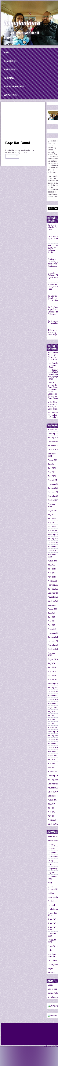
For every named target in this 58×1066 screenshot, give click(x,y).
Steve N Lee (52, 353)
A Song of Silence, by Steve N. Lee (52, 357)
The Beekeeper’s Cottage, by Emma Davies (53, 395)
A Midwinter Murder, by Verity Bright (52, 406)
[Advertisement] (23, 123)
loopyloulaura (22, 23)
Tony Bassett (53, 413)
